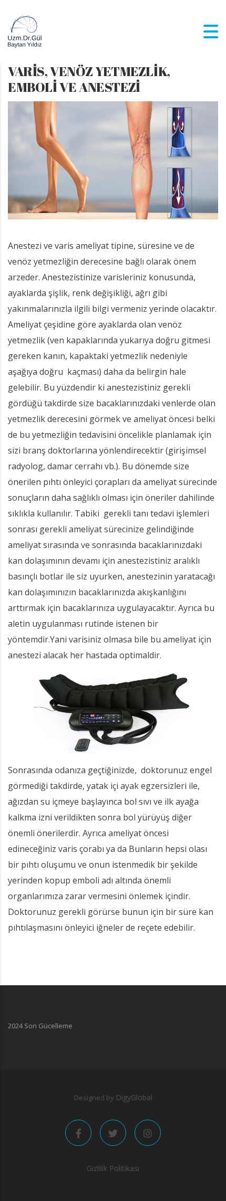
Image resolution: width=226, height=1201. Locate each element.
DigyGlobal (134, 1097)
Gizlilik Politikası (113, 1168)
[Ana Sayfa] (25, 31)
